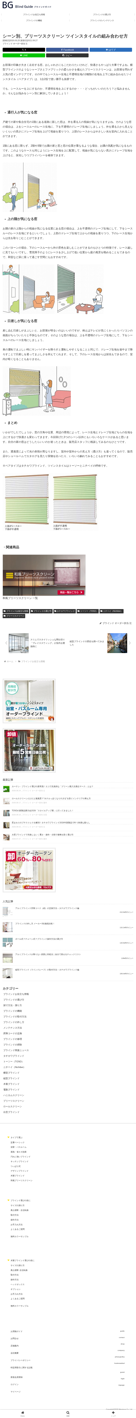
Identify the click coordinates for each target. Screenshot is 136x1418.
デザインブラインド (20, 1171)
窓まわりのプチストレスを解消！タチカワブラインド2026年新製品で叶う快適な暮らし (51, 822)
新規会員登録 (17, 1377)
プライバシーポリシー (21, 1360)
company (121, 1350)
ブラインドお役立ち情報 (17, 611)
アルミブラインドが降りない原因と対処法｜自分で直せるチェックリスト (48, 954)
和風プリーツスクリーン (22, 1180)
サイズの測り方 (18, 1205)
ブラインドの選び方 (43, 611)
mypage (121, 1385)
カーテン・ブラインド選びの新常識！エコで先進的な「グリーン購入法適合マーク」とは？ (52, 786)
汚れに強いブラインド (21, 1157)
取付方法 (15, 1215)
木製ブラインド (18, 1176)
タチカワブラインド (66, 611)
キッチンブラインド (20, 1161)
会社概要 (15, 1353)
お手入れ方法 (17, 1224)
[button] (67, 55)
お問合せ (15, 1338)
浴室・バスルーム (19, 1147)
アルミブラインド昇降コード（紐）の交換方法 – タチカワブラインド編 (47, 908)
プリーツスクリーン (15, 616)
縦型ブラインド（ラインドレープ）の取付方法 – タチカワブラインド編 (47, 970)
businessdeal (119, 1363)
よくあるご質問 (18, 1229)
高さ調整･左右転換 (19, 1270)
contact (122, 1337)
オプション (16, 1289)
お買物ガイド (17, 1331)
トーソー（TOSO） (89, 611)
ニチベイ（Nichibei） (113, 611)
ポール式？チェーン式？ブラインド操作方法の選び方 (39, 939)
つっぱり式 (16, 1166)
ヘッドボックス (18, 1284)
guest (122, 1372)
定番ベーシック (18, 1142)
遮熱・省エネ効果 (19, 1152)
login (123, 1378)
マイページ (16, 1392)
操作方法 (15, 1220)
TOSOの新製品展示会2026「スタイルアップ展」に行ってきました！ (43, 810)
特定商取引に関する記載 (22, 1367)
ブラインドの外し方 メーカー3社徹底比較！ (35, 923)
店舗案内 (15, 1346)
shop (123, 1344)
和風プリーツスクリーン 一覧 (20, 598)
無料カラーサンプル (20, 1236)
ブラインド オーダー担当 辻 (15, 43)
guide (122, 1331)
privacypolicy (120, 1357)
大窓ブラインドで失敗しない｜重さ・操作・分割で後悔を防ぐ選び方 (42, 835)
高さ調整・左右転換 (20, 1210)
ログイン (15, 1384)
